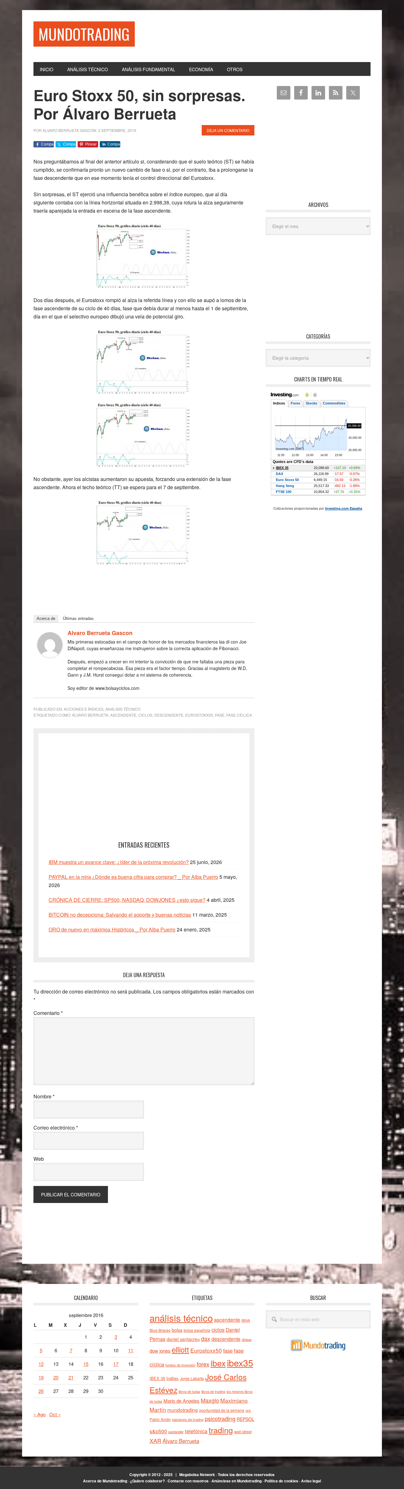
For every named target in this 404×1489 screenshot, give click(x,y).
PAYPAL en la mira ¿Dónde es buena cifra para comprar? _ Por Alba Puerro (133, 876)
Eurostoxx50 (199, 715)
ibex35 (240, 1362)
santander (176, 1431)
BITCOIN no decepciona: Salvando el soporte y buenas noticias (120, 914)
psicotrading (220, 1418)
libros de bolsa (189, 1391)
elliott (180, 1349)
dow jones (160, 1350)
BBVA (245, 1320)
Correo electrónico (55, 1127)
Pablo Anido (160, 1419)
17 (115, 1363)
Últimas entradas (78, 618)
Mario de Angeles (181, 1400)
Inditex (172, 1378)
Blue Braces (160, 1330)
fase (219, 715)
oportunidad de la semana (221, 1410)
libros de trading (213, 1391)
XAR (155, 1441)
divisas (247, 1339)
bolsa (177, 1330)
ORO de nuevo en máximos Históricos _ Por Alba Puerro (112, 929)
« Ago (39, 1414)
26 (41, 1391)
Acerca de (46, 618)
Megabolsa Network (197, 1474)
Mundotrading (84, 34)
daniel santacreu (183, 1339)
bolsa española (197, 1330)
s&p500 (158, 1431)
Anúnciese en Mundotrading (236, 1481)
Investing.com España (343, 508)
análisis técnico (181, 1317)
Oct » (55, 1414)
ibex (218, 1363)
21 (71, 1377)
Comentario (48, 1013)
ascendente (123, 715)
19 (41, 1377)
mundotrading (182, 1409)
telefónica (196, 1431)
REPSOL (245, 1419)
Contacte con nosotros (188, 1481)
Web (38, 1158)
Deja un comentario (228, 130)
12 (41, 1363)
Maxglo (210, 1400)
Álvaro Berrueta (90, 715)
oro (248, 1410)
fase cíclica (239, 715)
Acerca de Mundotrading (105, 1481)
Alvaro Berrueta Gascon (100, 633)
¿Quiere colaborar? (147, 1481)
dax (205, 1338)
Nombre (44, 1096)
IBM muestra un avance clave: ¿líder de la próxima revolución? (119, 862)
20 (55, 1377)
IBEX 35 (157, 1378)
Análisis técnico (122, 709)
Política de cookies (281, 1481)
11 (130, 1350)
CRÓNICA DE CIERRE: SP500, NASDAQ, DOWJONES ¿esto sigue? (127, 899)
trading (221, 1429)
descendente (168, 715)
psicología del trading (188, 1419)
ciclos (145, 715)
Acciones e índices (84, 709)
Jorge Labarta (192, 1378)
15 (85, 1363)
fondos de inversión (180, 1364)
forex (203, 1364)
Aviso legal (311, 1481)
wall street (243, 1431)
